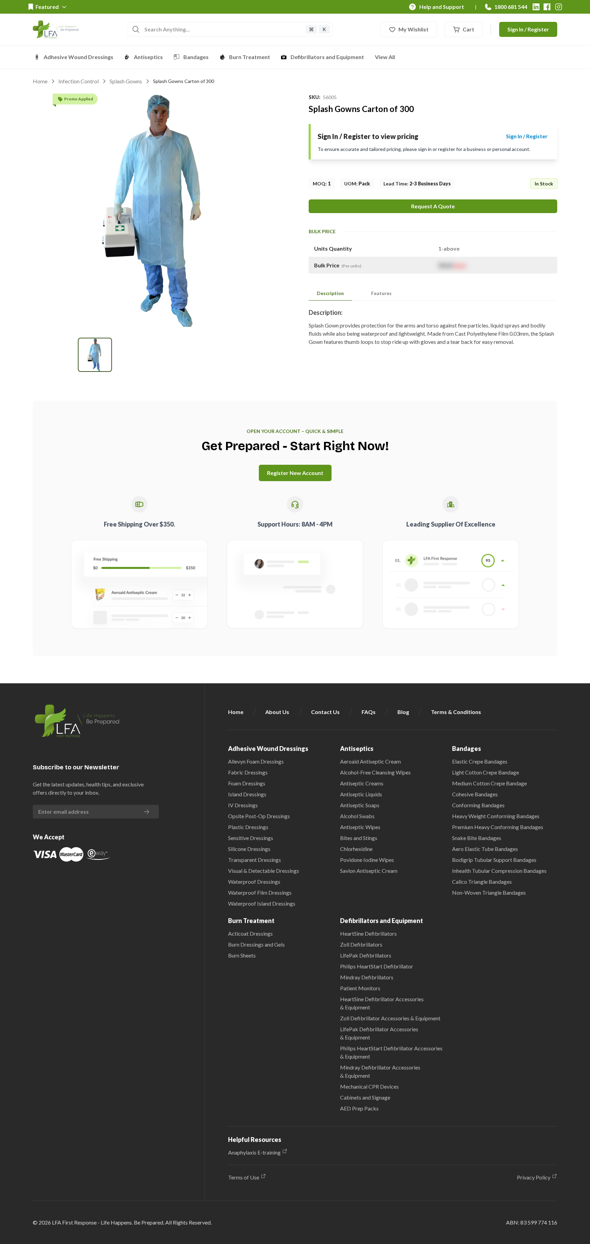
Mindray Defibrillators (366, 977)
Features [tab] (381, 293)
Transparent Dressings (254, 859)
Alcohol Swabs (357, 816)
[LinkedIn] (536, 6)
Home (40, 81)
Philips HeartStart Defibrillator (376, 966)
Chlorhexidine (356, 848)
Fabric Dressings (248, 772)
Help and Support (441, 6)
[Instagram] (558, 7)
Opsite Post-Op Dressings (259, 816)
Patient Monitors (360, 988)
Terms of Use (243, 1177)
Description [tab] (330, 293)
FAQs (369, 712)
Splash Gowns (126, 81)
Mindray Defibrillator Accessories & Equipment (380, 1071)
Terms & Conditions (456, 712)
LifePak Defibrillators (365, 955)
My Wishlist (413, 29)
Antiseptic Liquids (361, 794)
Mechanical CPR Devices (369, 1086)
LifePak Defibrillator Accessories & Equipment (379, 1033)
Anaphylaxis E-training (254, 1152)
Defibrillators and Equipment (327, 57)
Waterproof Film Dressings (260, 892)
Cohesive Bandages (475, 794)
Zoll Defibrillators (361, 944)
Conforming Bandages (478, 805)
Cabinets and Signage (365, 1097)
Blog (403, 712)
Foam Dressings (246, 783)
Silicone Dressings (249, 848)
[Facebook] (547, 6)
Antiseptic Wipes (360, 827)
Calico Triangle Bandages (482, 881)
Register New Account (295, 473)
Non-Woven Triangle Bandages (489, 892)
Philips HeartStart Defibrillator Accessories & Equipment (391, 1052)
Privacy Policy (533, 1177)
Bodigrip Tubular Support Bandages (494, 859)
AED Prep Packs (359, 1108)
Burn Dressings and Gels (256, 944)
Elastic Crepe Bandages (479, 761)
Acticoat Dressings (250, 933)
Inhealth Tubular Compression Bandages (499, 870)
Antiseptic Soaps (359, 805)
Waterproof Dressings (254, 881)
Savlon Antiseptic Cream (368, 870)
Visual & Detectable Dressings (263, 870)
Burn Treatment (249, 57)
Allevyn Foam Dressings (256, 761)
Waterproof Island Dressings (261, 903)
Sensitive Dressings (250, 838)
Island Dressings (247, 794)
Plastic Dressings (248, 827)
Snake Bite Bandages (476, 838)
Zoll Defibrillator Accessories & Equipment (390, 1018)
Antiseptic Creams (361, 783)
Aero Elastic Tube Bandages (485, 848)
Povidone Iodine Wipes (367, 859)
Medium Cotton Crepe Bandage (489, 783)
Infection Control (78, 81)
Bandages (196, 57)
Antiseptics (148, 57)
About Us (277, 712)
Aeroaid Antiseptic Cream (370, 761)
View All (385, 57)
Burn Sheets (242, 955)
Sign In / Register (528, 29)
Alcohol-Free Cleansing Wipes (375, 772)
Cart (468, 29)
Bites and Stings (358, 838)
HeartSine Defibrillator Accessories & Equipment (382, 1003)
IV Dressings (243, 805)
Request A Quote (433, 206)
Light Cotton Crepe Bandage (485, 772)
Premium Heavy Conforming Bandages (497, 827)
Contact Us (325, 712)
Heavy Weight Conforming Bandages (495, 816)
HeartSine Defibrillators (368, 933)
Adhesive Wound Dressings (78, 57)
